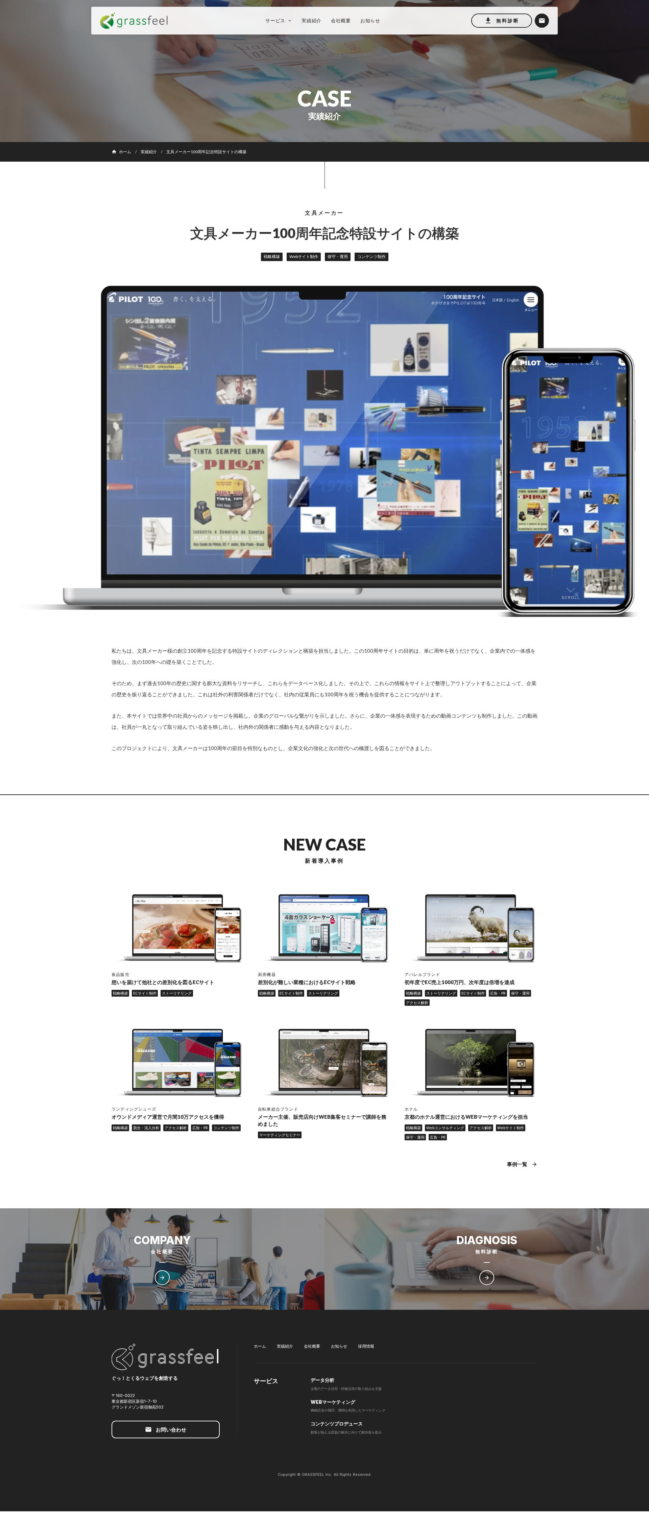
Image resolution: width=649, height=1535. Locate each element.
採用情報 (366, 1346)
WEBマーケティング (333, 1402)
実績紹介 (149, 151)
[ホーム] (137, 21)
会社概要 (312, 1346)
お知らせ (339, 1346)
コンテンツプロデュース (337, 1423)
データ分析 (322, 1380)
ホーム (260, 1346)
